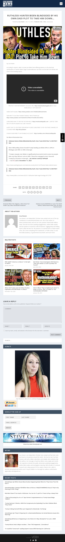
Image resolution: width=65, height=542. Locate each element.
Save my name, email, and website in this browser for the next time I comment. (27, 330)
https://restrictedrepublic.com (40, 121)
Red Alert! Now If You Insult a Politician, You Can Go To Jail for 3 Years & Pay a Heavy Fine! (31, 493)
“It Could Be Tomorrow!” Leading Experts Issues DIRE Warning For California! (28, 528)
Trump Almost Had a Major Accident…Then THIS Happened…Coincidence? (27, 524)
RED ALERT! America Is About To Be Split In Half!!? (17, 262)
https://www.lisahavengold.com (43, 106)
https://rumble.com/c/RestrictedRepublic (45, 133)
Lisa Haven (21, 22)
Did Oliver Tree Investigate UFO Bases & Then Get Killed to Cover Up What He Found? (45, 263)
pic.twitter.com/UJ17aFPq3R (39, 158)
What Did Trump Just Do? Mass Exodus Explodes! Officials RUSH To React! (17, 288)
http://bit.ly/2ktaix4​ (21, 129)
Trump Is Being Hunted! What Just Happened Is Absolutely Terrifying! (25, 509)
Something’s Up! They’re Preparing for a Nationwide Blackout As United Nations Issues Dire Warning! (32, 513)
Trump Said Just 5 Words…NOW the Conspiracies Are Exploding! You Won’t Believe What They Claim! (31, 504)
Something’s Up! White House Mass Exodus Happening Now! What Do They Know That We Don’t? (31, 482)
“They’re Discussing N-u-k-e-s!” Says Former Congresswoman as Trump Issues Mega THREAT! (30, 498)
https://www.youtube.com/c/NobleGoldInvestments (32, 111)
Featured (36, 22)
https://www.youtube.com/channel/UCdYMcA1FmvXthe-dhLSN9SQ (25, 117)
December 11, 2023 (25, 160)
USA (41, 22)
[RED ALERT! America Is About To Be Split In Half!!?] (18, 251)
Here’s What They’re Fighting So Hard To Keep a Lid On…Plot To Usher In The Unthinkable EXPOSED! (46, 289)
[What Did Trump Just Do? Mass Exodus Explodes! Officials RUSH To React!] (18, 277)
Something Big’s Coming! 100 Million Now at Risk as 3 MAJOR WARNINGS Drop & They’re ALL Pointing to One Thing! (32, 488)
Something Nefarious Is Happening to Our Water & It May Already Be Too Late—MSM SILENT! (30, 519)
